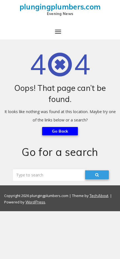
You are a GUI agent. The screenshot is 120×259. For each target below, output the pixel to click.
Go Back (60, 131)
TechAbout (99, 195)
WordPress (35, 202)
